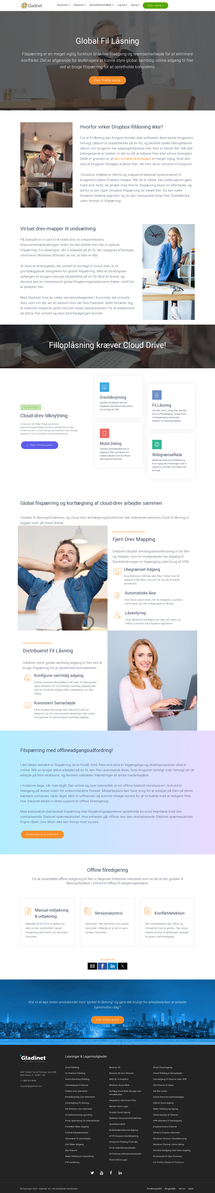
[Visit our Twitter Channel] (92, 1173)
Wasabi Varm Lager (118, 1106)
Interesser (62, 5)
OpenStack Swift (117, 1124)
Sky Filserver (71, 1150)
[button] (92, 966)
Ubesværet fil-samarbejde (78, 1138)
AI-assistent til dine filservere (167, 1156)
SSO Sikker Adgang (74, 1144)
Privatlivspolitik (154, 1189)
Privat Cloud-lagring (162, 1067)
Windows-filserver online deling (168, 1144)
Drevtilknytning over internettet (80, 1097)
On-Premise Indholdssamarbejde (125, 1154)
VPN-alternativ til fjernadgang (167, 1120)
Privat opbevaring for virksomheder (82, 1120)
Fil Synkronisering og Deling (78, 1115)
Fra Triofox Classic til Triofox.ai (168, 1162)
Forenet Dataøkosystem (76, 1132)
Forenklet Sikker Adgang (77, 1126)
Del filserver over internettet (78, 1109)
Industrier (79, 5)
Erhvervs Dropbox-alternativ (166, 1132)
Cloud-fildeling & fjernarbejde (167, 1073)
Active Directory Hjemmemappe (168, 1097)
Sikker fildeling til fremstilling (79, 1156)
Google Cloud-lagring (119, 1112)
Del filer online (160, 1091)
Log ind (121, 5)
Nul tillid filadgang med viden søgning (172, 1150)
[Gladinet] (31, 5)
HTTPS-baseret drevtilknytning (124, 1136)
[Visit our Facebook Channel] (111, 1173)
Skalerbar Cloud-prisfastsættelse (125, 1118)
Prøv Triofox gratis (107, 80)
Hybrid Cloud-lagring (163, 1103)
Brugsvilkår (170, 1189)
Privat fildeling (72, 1067)
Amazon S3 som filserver (121, 1073)
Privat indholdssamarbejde (122, 1148)
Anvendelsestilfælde (100, 5)
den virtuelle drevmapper (132, 159)
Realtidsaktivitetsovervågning (123, 1130)
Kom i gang (154, 5)
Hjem (190, 1189)
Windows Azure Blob (119, 1085)
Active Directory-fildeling (77, 1079)
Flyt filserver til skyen (163, 1085)
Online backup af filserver (165, 1115)
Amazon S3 (114, 1067)
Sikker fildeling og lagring (165, 1109)
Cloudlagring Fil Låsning (77, 1103)
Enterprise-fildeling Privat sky (123, 1142)
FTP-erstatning (72, 1162)
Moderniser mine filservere (42, 834)
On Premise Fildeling (75, 1073)
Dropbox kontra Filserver (165, 1126)
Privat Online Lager (118, 1160)
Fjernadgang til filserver (76, 1085)
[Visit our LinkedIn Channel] (120, 1173)
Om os (182, 1189)
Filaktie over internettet (76, 1091)
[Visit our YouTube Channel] (102, 1173)
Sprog (134, 5)
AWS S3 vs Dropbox (118, 1079)
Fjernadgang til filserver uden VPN (169, 1079)
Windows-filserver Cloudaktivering (170, 1138)
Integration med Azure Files (122, 1100)
